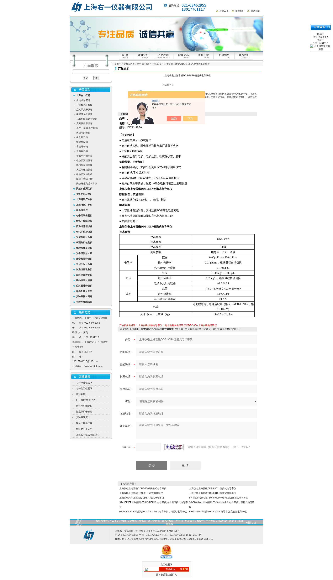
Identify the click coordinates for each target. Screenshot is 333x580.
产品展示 (126, 64)
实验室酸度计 (83, 417)
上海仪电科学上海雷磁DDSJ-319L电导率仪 (141, 497)
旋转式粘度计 (83, 100)
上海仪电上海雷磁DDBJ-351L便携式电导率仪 (212, 488)
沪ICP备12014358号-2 (157, 539)
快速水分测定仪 (84, 406)
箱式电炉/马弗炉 (84, 179)
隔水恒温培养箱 (84, 165)
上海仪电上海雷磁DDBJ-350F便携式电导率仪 (142, 488)
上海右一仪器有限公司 (87, 434)
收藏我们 (239, 11)
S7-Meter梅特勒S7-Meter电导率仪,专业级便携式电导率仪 (218, 497)
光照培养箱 (82, 151)
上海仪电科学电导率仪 (174, 325)
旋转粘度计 (82, 394)
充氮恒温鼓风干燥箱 (86, 119)
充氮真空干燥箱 (84, 123)
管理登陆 (208, 539)
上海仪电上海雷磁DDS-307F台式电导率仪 (141, 493)
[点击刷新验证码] (174, 447)
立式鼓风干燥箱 (84, 109)
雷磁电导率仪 (155, 325)
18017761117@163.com (85, 361)
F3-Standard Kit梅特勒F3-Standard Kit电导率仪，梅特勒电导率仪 (153, 511)
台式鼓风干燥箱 (84, 105)
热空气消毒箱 (83, 132)
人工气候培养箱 (84, 169)
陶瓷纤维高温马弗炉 (86, 183)
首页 (116, 64)
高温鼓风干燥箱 (84, 114)
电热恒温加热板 (84, 174)
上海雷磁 (143, 325)
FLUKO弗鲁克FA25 (86, 400)
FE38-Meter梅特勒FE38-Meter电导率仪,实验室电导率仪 (218, 511)
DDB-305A (192, 325)
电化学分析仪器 (141, 64)
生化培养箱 (82, 137)
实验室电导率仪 (84, 423)
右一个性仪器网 (84, 382)
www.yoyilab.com (93, 366)
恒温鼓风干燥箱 (84, 411)
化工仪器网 (132, 539)
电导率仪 (156, 64)
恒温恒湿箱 (82, 142)
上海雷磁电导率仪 (207, 325)
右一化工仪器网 (84, 388)
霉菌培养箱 (82, 146)
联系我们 (255, 11)
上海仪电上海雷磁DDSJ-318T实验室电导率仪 (212, 493)
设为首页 (224, 11)
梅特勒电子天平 (84, 429)
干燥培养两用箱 (84, 155)
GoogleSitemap (195, 539)
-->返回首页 (250, 522)
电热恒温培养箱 (84, 160)
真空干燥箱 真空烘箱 (87, 128)
